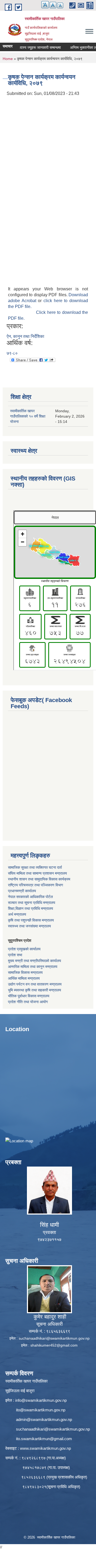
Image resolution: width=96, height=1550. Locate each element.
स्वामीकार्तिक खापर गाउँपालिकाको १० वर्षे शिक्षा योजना (27, 416)
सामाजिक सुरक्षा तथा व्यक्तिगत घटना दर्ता (35, 867)
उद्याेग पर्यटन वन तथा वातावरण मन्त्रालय (35, 984)
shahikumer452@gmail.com (54, 1345)
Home (8, 59)
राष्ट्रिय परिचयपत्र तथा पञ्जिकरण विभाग (35, 885)
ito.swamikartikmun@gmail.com (44, 1438)
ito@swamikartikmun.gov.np (40, 1410)
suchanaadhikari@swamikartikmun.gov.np (54, 1338)
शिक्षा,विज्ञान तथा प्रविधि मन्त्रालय (30, 908)
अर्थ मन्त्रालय (17, 914)
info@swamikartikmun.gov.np (41, 1400)
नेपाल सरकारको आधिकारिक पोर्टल (30, 897)
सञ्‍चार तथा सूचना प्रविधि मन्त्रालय (31, 902)
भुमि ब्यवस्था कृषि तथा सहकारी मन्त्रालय (34, 990)
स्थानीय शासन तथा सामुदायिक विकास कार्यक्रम (39, 879)
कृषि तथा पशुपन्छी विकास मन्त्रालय (31, 920)
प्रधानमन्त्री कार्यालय (22, 891)
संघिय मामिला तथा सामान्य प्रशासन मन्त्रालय (37, 873)
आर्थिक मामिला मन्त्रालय (24, 978)
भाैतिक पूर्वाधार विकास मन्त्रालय (28, 996)
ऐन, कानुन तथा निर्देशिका (25, 336)
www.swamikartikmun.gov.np (45, 1448)
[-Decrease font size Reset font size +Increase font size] (49, 8)
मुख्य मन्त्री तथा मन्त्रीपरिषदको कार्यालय (34, 961)
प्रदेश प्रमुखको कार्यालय (24, 949)
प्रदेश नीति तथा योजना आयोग (28, 1002)
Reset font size (53, 5)
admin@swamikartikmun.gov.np (44, 1419)
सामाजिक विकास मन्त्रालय (25, 972)
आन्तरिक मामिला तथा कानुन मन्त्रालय (32, 966)
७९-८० (12, 353)
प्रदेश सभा (15, 955)
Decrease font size (60, 5)
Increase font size (45, 4)
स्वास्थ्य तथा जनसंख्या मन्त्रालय (29, 926)
